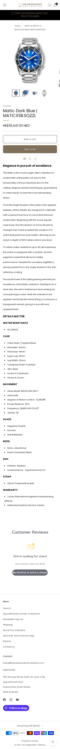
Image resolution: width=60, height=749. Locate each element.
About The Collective (14, 630)
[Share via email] (35, 159)
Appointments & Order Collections (21, 613)
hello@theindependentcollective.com (23, 662)
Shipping (7, 624)
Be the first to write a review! (30, 572)
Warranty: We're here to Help (18, 635)
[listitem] (30, 15)
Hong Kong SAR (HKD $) (28, 725)
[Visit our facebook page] (4, 699)
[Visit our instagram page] (11, 699)
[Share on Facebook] (24, 159)
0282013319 (9, 669)
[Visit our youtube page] (17, 699)
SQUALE (7, 106)
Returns (7, 641)
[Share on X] (30, 159)
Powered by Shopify (30, 741)
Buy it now (30, 149)
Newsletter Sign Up (13, 619)
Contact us (9, 646)
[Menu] (4, 5)
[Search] (49, 5)
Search (7, 608)
